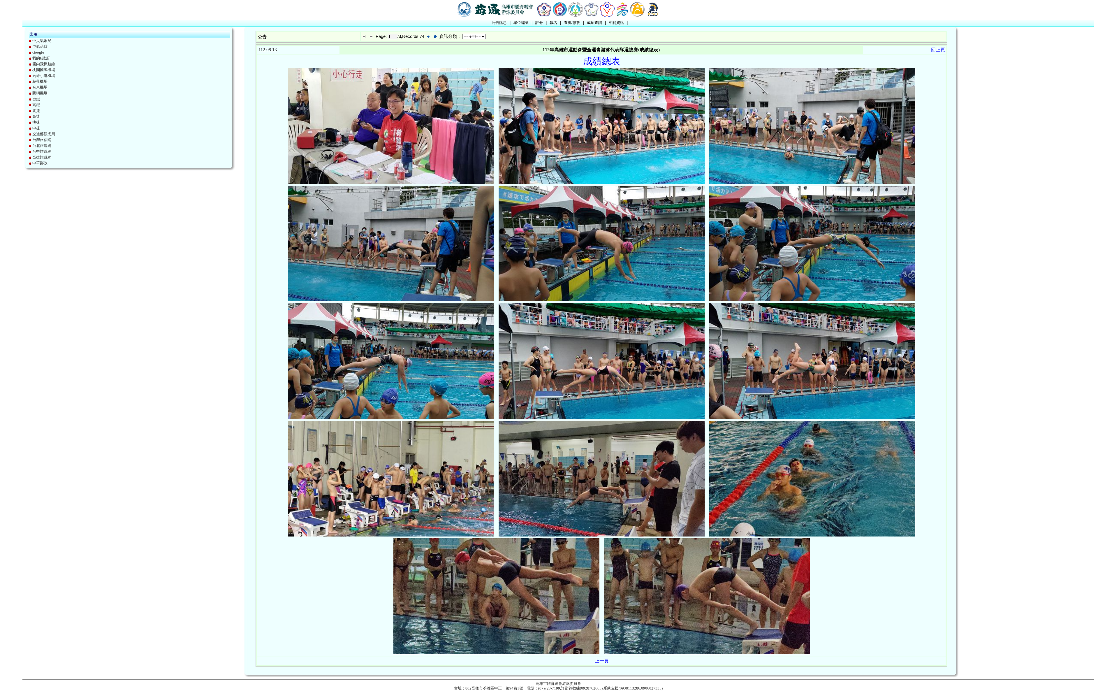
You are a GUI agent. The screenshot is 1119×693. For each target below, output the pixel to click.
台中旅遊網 (41, 151)
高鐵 (36, 105)
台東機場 (39, 87)
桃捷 (36, 122)
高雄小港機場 (43, 75)
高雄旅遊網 (41, 157)
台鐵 (36, 99)
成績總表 (601, 61)
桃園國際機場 (43, 70)
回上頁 (938, 49)
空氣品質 (39, 46)
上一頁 (602, 660)
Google (38, 52)
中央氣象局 (41, 40)
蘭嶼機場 (39, 93)
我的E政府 (41, 58)
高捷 (36, 116)
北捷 (36, 110)
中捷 (36, 128)
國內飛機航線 (43, 64)
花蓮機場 (39, 81)
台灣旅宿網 (41, 140)
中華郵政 (39, 163)
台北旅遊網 (41, 145)
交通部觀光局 (43, 134)
